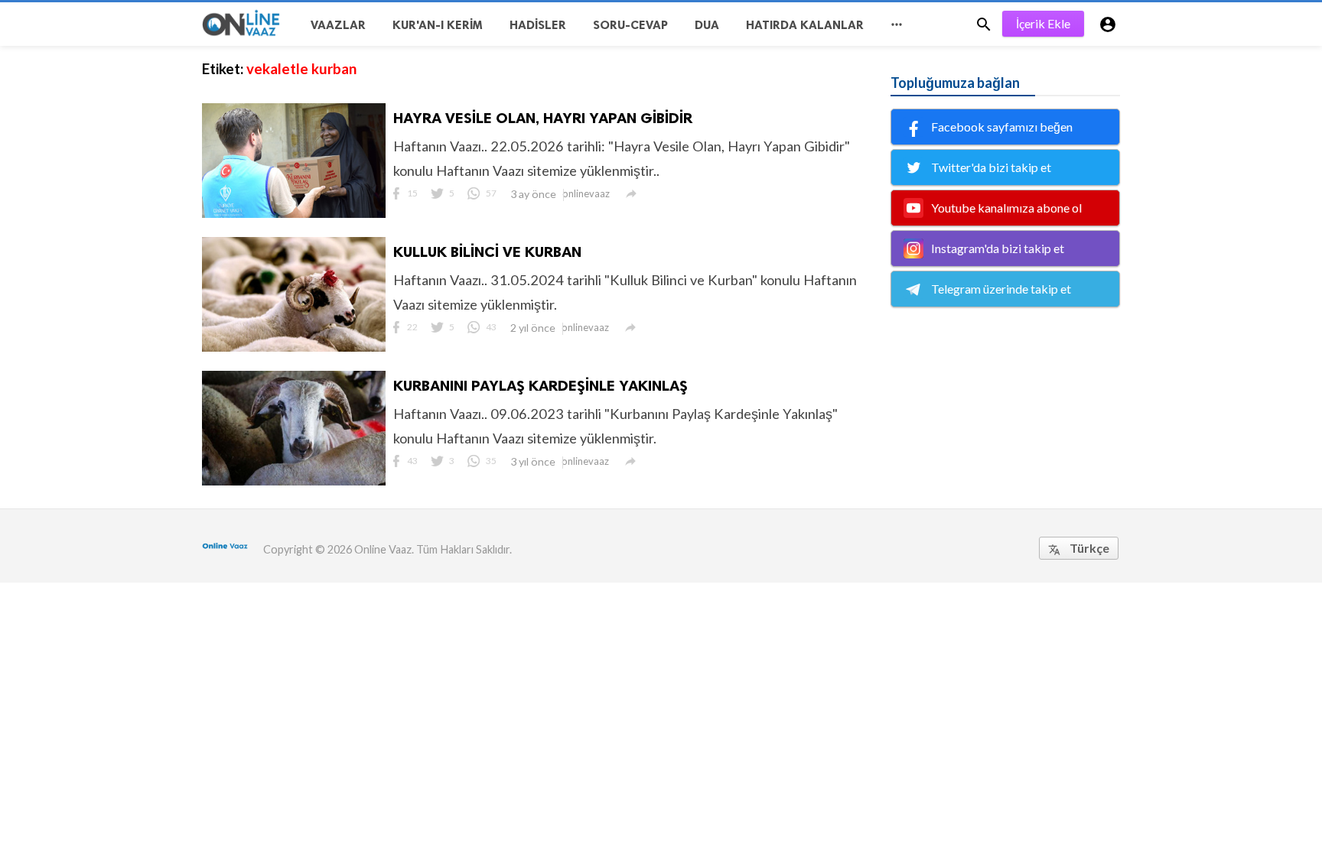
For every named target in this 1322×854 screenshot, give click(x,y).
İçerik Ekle (1043, 23)
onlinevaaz (586, 193)
